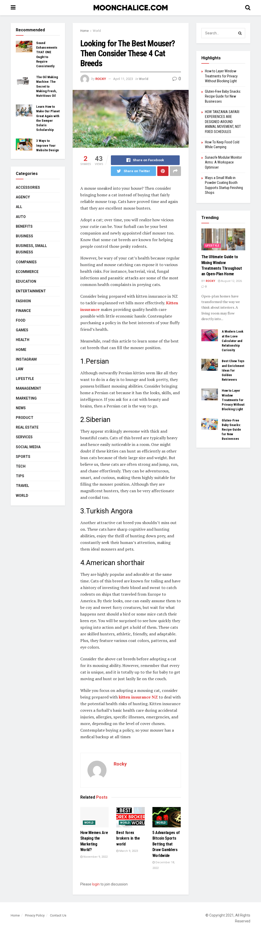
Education (26, 281)
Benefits (24, 226)
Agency (23, 197)
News (21, 408)
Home (84, 31)
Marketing (26, 398)
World (97, 31)
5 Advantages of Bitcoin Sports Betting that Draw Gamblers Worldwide (166, 844)
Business (24, 236)
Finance (23, 311)
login (96, 884)
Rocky (100, 79)
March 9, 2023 (128, 851)
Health (22, 340)
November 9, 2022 (95, 856)
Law (19, 369)
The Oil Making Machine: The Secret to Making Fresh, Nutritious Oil (47, 86)
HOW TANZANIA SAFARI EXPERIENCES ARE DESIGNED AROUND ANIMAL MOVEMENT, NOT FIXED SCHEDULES (223, 122)
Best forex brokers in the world (128, 838)
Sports (23, 457)
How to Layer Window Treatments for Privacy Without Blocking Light (221, 76)
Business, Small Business (31, 249)
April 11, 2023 (123, 79)
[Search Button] (240, 33)
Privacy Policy (35, 915)
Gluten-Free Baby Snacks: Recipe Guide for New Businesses (223, 96)
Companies (26, 262)
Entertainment (31, 291)
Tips (20, 476)
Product (24, 418)
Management (28, 388)
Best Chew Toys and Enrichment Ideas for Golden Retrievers (233, 370)
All (19, 207)
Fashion (23, 301)
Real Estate (27, 427)
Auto (21, 217)
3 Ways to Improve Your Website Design (47, 145)
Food (20, 320)
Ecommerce (27, 272)
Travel (22, 486)
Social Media (28, 447)
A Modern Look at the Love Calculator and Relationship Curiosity (232, 341)
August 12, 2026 (231, 281)
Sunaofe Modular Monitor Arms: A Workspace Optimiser (223, 162)
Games (22, 330)
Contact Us (58, 915)
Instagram (26, 359)
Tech (20, 466)
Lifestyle (25, 379)
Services (24, 437)
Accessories (28, 187)
